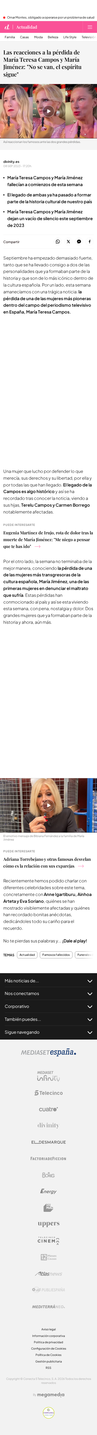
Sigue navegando (22, 1032)
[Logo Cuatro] (48, 1109)
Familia (10, 37)
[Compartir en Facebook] (89, 241)
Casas (24, 37)
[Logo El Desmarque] (49, 1142)
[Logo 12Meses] (49, 1257)
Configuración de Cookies (48, 1348)
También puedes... (23, 1019)
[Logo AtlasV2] (48, 1273)
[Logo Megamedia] (50, 1395)
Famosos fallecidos (56, 954)
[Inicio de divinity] (7, 27)
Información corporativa (48, 1336)
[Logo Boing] (48, 1175)
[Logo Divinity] (48, 1126)
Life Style (70, 37)
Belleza (53, 37)
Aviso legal (48, 1329)
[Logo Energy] (48, 1191)
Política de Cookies (48, 1355)
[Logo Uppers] (48, 1224)
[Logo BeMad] (48, 1208)
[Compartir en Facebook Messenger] (79, 241)
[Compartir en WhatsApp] (58, 241)
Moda (38, 37)
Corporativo (17, 1006)
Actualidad (26, 27)
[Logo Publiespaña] (48, 1290)
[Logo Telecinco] (48, 1093)
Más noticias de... (22, 980)
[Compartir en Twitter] (68, 241)
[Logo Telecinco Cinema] (48, 1240)
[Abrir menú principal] (90, 27)
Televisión (89, 37)
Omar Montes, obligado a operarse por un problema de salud (50, 17)
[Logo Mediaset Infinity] (48, 1076)
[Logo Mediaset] (48, 1055)
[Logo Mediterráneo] (48, 1306)
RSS (48, 1368)
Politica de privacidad (48, 1342)
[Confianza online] (48, 1417)
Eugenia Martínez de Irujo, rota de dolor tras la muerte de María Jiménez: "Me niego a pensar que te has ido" (48, 539)
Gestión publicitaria (48, 1361)
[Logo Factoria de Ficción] (48, 1158)
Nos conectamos (22, 993)
